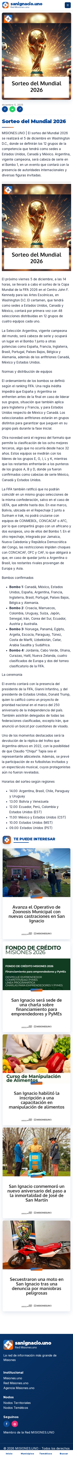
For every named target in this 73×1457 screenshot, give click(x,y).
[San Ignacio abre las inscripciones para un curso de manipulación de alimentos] (36, 1079)
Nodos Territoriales (17, 1403)
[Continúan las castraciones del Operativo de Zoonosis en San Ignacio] (36, 893)
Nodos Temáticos (15, 1408)
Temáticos (45, 1453)
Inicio (9, 1453)
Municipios (27, 1453)
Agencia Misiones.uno (18, 1388)
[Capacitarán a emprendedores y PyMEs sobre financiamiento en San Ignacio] (36, 986)
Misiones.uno (12, 1378)
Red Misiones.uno (15, 1383)
